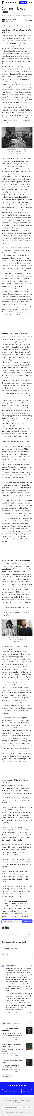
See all (5, 1076)
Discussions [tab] (16, 1023)
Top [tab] (4, 1023)
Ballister (12, 785)
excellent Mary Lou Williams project (14, 112)
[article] (17, 1034)
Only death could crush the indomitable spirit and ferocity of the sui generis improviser (12, 1066)
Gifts (8, 61)
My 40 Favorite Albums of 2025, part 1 (12, 1045)
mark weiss (9, 965)
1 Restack (18, 928)
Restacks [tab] (14, 948)
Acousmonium (14, 807)
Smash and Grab (24, 352)
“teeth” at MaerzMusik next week (15, 652)
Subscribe (23, 2)
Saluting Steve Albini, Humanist (10, 1029)
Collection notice (17, 1102)
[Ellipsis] (31, 965)
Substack (7, 1112)
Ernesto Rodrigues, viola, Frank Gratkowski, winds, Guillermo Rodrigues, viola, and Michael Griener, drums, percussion (16, 848)
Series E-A (21, 753)
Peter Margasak (11, 19)
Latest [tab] (9, 1023)
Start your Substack (12, 1107)
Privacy (22, 1101)
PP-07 (12, 584)
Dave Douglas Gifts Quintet (18, 827)
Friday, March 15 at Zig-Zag (11, 314)
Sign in (30, 2)
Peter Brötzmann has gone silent (12, 1061)
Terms (27, 1101)
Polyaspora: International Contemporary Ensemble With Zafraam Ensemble (15, 903)
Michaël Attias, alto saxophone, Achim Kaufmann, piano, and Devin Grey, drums (16, 862)
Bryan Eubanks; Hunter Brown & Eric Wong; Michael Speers (17, 887)
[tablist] (10, 948)
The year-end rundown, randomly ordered (12, 1050)
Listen (30, 20)
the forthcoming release (20, 662)
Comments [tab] (6, 948)
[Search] (30, 1023)
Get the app (26, 1107)
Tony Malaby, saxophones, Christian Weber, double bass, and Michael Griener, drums (17, 874)
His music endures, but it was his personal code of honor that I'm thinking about (12, 1034)
